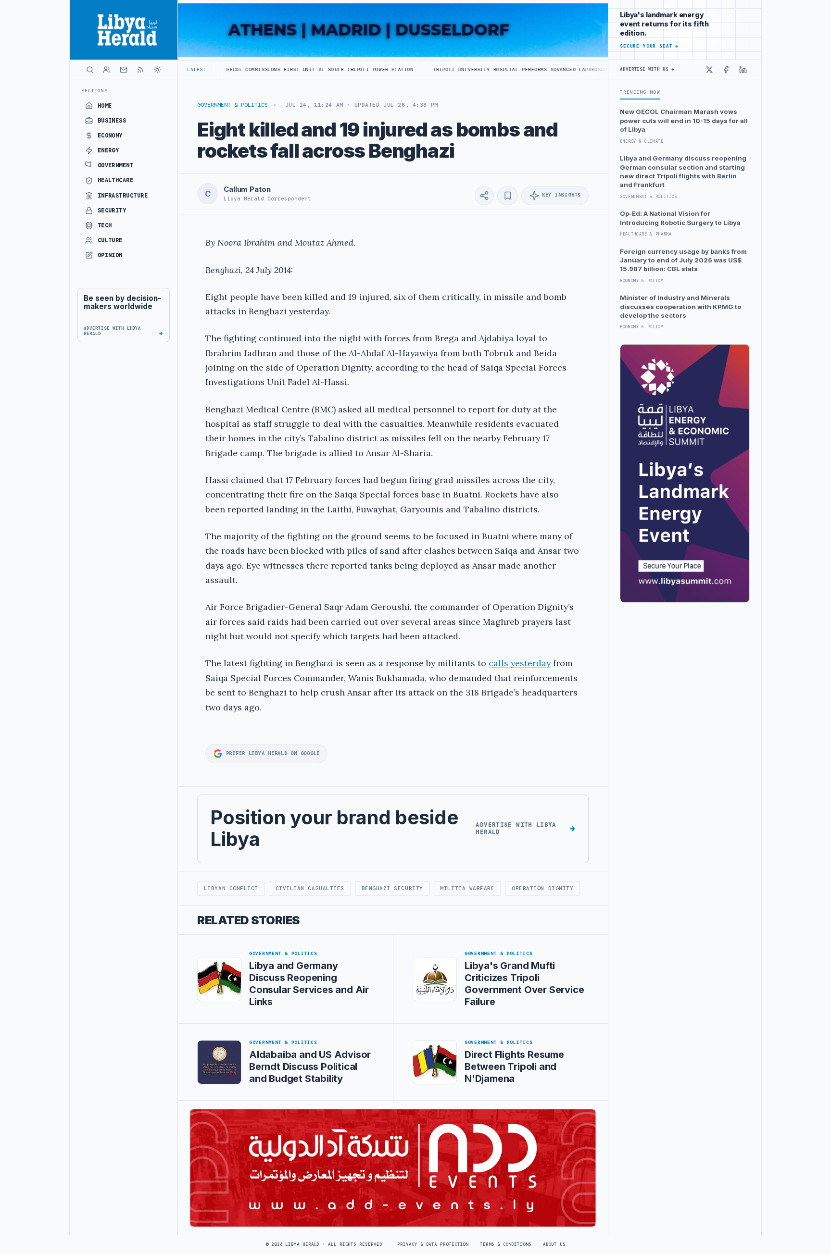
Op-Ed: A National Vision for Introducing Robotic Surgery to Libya (680, 218)
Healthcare (116, 180)
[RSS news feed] (140, 69)
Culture (110, 240)
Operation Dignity (542, 888)
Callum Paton (247, 189)
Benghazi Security (392, 888)
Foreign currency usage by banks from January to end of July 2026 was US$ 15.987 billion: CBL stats (683, 260)
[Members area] (106, 69)
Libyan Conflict (231, 888)
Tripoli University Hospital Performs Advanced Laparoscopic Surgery (479, 69)
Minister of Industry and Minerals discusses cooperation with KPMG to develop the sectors (681, 306)
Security (112, 210)
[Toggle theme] (157, 69)
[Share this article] (484, 195)
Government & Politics (232, 104)
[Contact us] (123, 69)
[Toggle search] (90, 69)
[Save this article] (507, 195)
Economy (110, 135)
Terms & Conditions (505, 1244)
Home (105, 105)
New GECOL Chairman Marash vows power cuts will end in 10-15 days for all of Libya (684, 120)
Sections (94, 90)
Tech (105, 225)
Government (116, 165)
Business (112, 120)
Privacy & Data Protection (432, 1244)
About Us (554, 1244)
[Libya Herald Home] (123, 30)
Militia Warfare (467, 888)
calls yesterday (520, 663)
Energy (108, 150)
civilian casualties (310, 888)
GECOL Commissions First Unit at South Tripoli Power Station (261, 69)
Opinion (110, 255)
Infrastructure (123, 195)
